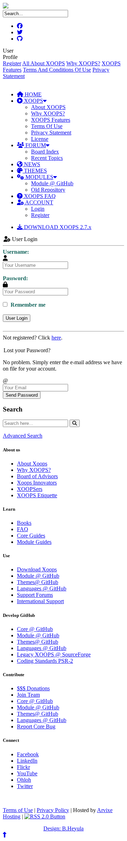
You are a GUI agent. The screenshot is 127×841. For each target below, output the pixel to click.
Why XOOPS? (83, 63)
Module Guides (34, 542)
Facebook (28, 754)
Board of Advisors (37, 476)
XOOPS (33, 101)
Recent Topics (47, 158)
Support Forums (35, 595)
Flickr (23, 767)
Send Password (22, 395)
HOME (32, 94)
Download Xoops (37, 569)
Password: (15, 278)
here (56, 338)
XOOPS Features (50, 120)
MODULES (38, 177)
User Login (17, 318)
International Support (40, 601)
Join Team (28, 695)
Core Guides (31, 536)
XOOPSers (29, 489)
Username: (16, 252)
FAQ (22, 529)
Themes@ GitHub (37, 582)
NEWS (31, 164)
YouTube (27, 773)
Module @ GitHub (52, 183)
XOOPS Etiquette (37, 495)
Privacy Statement (51, 133)
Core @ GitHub (35, 629)
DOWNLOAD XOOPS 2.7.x (57, 227)
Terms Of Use (46, 126)
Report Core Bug (36, 726)
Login (37, 209)
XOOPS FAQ (39, 196)
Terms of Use (18, 810)
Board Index (45, 152)
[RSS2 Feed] (44, 816)
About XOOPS (48, 107)
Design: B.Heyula (63, 828)
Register (12, 63)
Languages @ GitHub (41, 588)
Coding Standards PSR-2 (45, 661)
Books (24, 523)
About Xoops (32, 464)
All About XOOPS (43, 63)
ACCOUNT (38, 202)
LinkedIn (27, 761)
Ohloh (24, 780)
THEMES (35, 171)
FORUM (35, 145)
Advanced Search (22, 436)
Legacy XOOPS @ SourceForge (54, 654)
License (39, 139)
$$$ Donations (33, 688)
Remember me (27, 305)
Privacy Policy (53, 810)
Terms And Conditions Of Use (57, 70)
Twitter (25, 786)
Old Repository (48, 190)
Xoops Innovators (37, 483)
